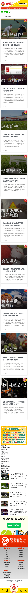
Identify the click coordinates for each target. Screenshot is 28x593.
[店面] (20, 590)
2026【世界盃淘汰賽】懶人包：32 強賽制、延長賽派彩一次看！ (17, 503)
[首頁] (2, 590)
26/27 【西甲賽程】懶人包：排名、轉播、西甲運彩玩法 (17, 476)
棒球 (2, 451)
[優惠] (7, 590)
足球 (2, 463)
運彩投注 (10, 8)
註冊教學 (3, 460)
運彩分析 (3, 465)
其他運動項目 (4, 447)
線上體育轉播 (4, 458)
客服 (25, 591)
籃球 (2, 454)
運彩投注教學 (4, 466)
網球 (2, 456)
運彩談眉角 (21, 8)
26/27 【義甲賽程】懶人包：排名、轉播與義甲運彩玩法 (17, 485)
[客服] (25, 590)
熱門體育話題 (15, 8)
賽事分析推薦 (4, 461)
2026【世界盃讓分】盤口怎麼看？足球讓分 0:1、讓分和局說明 (17, 495)
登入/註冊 (14, 591)
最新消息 (6, 8)
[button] (13, 525)
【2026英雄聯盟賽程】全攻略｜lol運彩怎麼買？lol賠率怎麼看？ (17, 512)
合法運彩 (5, 16)
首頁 (1, 16)
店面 (21, 591)
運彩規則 (3, 468)
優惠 (7, 591)
